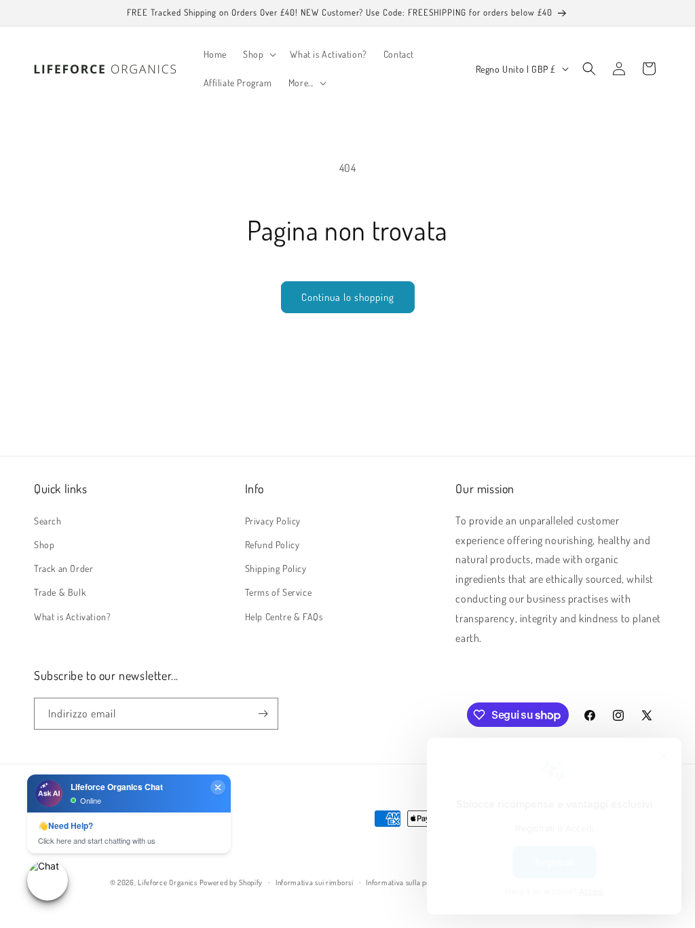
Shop (44, 544)
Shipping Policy (276, 568)
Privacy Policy (273, 521)
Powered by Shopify (231, 882)
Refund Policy (272, 544)
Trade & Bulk (60, 592)
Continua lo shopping (347, 297)
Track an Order (63, 568)
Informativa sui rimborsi (315, 882)
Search (48, 521)
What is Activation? (72, 616)
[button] (258, 54)
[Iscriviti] (263, 714)
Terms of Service (278, 592)
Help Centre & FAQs (284, 616)
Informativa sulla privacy (406, 882)
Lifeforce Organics (168, 882)
